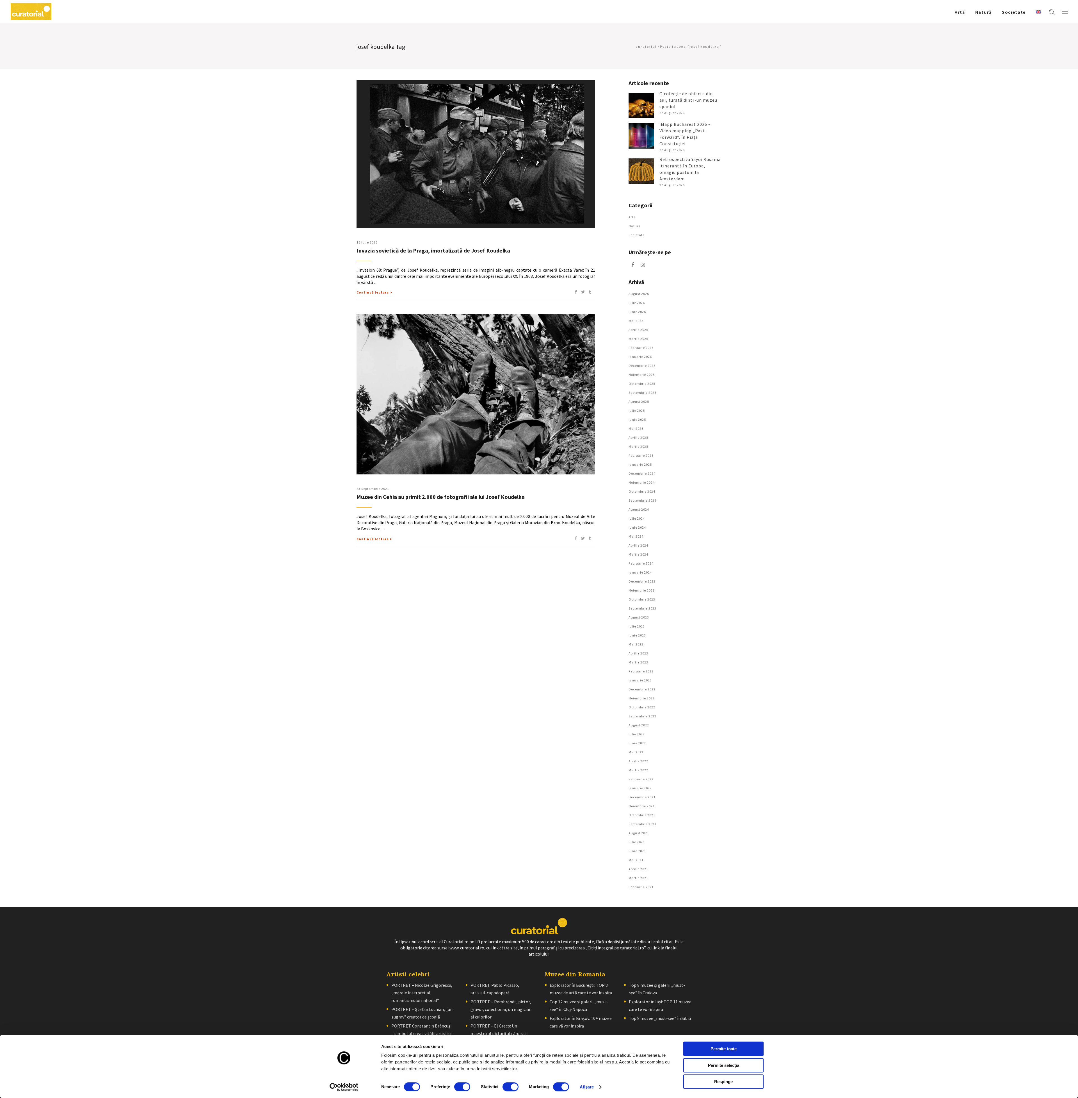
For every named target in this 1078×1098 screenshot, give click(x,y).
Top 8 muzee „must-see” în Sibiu (660, 1018)
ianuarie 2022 (640, 788)
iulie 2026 (637, 303)
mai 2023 (636, 644)
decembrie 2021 (642, 797)
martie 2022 (638, 770)
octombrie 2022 (642, 707)
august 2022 (639, 725)
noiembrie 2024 (642, 482)
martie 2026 (638, 339)
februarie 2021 (641, 887)
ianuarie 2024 (640, 572)
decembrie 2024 (642, 473)
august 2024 (639, 509)
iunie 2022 (637, 743)
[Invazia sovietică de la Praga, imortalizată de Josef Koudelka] (476, 154)
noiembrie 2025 (642, 374)
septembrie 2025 (642, 392)
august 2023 (639, 617)
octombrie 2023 (642, 599)
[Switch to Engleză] (1038, 12)
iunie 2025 (637, 419)
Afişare (587, 1087)
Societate (637, 235)
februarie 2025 (641, 455)
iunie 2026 (637, 312)
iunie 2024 (637, 527)
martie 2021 (638, 878)
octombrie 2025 (642, 383)
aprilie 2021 (638, 869)
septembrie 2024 (642, 500)
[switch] (462, 1086)
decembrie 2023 (642, 581)
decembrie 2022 (642, 689)
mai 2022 (636, 752)
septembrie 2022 (642, 716)
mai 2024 (636, 536)
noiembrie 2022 (642, 698)
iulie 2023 (637, 626)
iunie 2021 (637, 851)
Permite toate (724, 1048)
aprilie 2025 (638, 437)
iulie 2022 (637, 734)
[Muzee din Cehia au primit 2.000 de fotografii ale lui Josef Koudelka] (476, 394)
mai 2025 (636, 428)
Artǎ (632, 217)
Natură (634, 226)
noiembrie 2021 (642, 806)
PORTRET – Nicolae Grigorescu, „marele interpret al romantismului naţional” (421, 992)
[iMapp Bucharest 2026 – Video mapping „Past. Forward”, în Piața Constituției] (641, 136)
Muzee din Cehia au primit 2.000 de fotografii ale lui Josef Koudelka (441, 496)
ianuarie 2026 (640, 356)
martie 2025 (638, 446)
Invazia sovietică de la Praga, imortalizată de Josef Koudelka (433, 250)
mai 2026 (636, 321)
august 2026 (639, 294)
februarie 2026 (641, 347)
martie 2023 (638, 662)
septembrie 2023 (642, 608)
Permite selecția (723, 1065)
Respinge (723, 1081)
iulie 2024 (637, 518)
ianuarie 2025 (640, 464)
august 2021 (639, 833)
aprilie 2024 (638, 545)
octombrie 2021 (642, 815)
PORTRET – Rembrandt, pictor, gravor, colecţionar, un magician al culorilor (501, 1009)
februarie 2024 (641, 563)
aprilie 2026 (638, 330)
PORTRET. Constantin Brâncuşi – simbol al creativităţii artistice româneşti (422, 1033)
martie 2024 (638, 554)
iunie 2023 (637, 635)
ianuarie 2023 (640, 680)
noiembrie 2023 (642, 590)
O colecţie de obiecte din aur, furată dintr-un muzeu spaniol (688, 100)
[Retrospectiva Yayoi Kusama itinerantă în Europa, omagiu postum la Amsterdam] (641, 171)
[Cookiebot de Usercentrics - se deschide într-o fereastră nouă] (344, 1087)
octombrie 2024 (642, 491)
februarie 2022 (641, 779)
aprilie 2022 (638, 761)
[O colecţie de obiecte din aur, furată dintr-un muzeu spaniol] (641, 105)
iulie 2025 (637, 410)
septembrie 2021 (642, 824)
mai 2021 (636, 860)
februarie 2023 (641, 671)
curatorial (646, 46)
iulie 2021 (637, 842)
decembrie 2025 (642, 365)
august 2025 (639, 401)
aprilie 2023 (638, 653)
